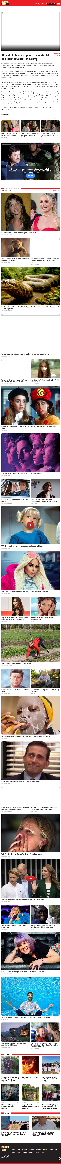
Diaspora (24, 1152)
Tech (42, 1152)
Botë (56, 1149)
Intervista (31, 1149)
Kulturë (13, 1152)
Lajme (18, 1149)
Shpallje (37, 1152)
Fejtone (51, 1149)
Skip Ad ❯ (53, 177)
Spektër (31, 1152)
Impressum (4, 1158)
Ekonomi (24, 1149)
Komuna (45, 1149)
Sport (18, 1152)
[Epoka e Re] (5, 4)
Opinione (38, 1149)
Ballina (13, 1149)
